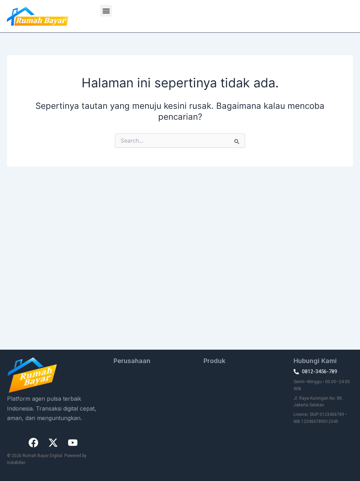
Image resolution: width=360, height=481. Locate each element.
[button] (106, 11)
